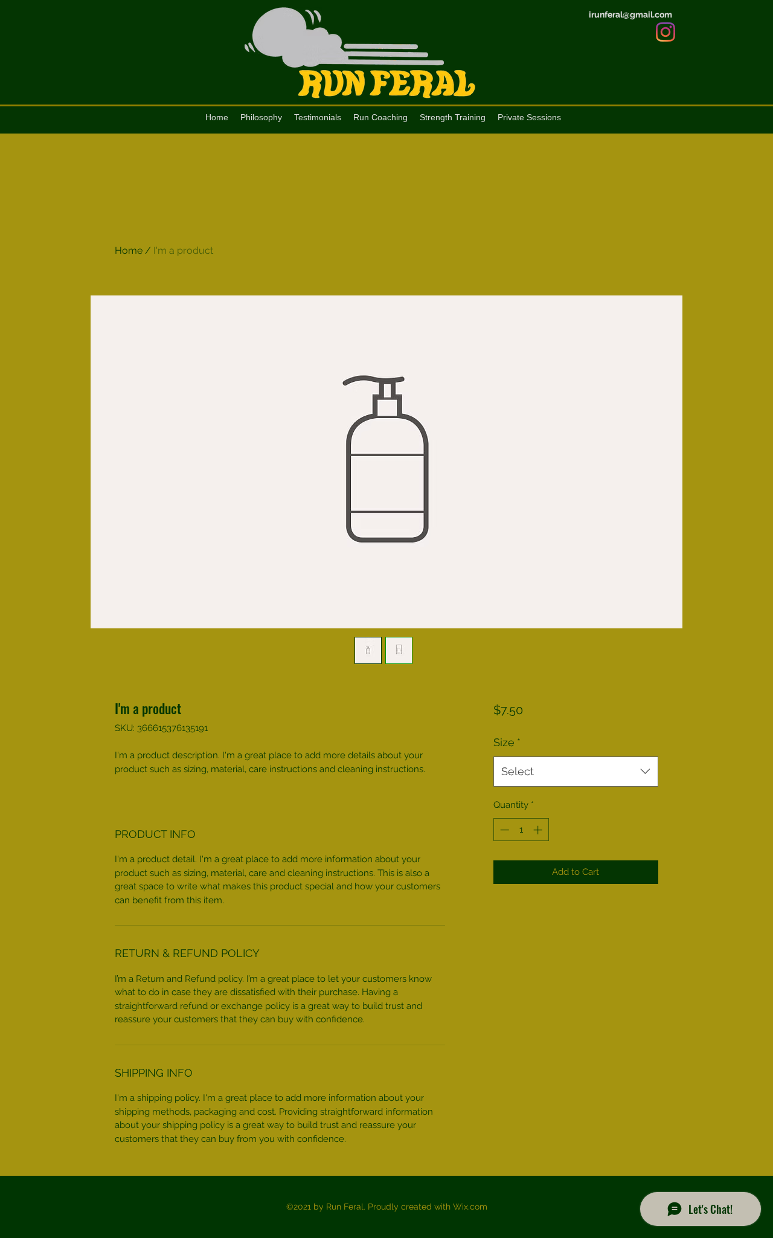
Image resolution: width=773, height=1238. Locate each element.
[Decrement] (503, 830)
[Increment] (539, 830)
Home (129, 250)
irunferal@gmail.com (630, 14)
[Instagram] (665, 32)
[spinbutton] (521, 830)
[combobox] (575, 771)
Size (507, 742)
